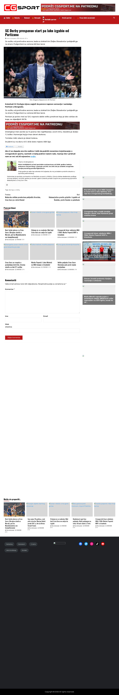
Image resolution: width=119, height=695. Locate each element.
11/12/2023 (21, 38)
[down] (74, 18)
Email (45, 316)
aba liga (11, 190)
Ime (6, 316)
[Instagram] (7, 185)
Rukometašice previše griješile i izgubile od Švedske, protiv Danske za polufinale (64, 197)
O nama (33, 544)
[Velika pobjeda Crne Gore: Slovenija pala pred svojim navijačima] (68, 251)
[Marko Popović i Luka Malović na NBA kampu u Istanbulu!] (42, 251)
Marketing (9, 544)
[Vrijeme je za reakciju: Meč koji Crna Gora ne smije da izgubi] (42, 219)
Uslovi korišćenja (11, 550)
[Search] (114, 17)
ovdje (33, 157)
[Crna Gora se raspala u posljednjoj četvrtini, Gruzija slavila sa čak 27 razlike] (16, 251)
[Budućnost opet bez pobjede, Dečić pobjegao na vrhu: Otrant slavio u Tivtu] (82, 509)
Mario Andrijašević (12, 38)
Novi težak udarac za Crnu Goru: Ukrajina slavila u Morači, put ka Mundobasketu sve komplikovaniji (15, 233)
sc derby (17, 190)
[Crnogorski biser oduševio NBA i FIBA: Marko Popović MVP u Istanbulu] (68, 219)
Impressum (21, 544)
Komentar (10, 289)
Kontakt (24, 550)
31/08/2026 (19, 239)
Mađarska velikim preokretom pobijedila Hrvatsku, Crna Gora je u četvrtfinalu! (23, 197)
